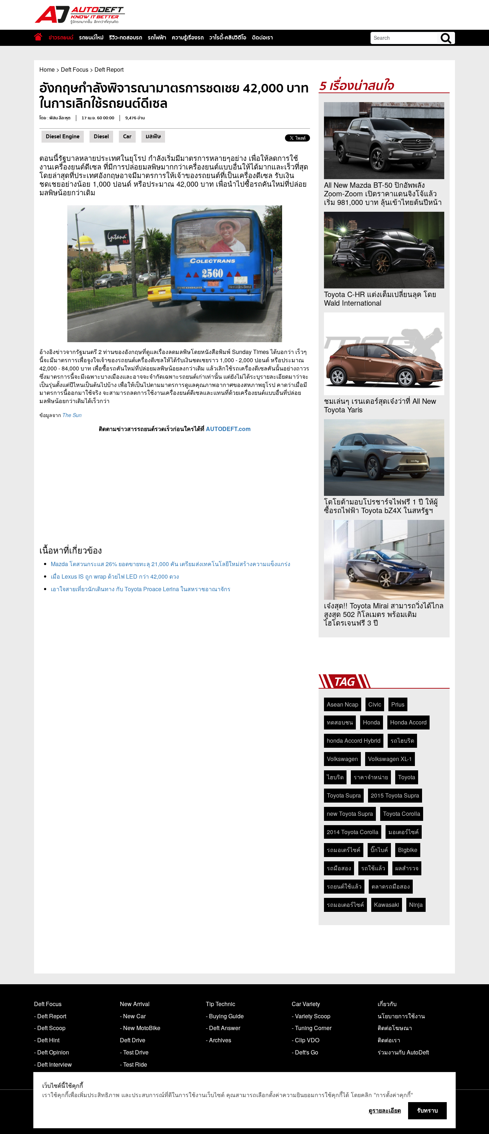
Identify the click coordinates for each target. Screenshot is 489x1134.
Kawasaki (386, 904)
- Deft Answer (223, 1028)
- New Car (133, 1016)
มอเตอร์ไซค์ (403, 832)
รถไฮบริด (402, 740)
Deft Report (109, 69)
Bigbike (407, 850)
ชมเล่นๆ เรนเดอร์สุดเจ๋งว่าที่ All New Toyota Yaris (380, 405)
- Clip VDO (305, 1040)
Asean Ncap (342, 704)
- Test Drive (134, 1052)
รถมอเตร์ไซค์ (343, 850)
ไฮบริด (335, 777)
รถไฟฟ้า (157, 37)
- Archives (218, 1040)
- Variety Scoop (311, 1016)
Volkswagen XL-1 (390, 759)
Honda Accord (408, 722)
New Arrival (135, 1004)
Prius (398, 704)
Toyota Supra (344, 795)
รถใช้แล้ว (373, 868)
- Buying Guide (225, 1016)
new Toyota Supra (350, 813)
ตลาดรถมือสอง (391, 886)
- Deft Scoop (50, 1028)
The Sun (72, 414)
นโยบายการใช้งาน (401, 1016)
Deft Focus (74, 69)
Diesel (101, 136)
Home (47, 69)
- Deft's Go (305, 1052)
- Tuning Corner (311, 1028)
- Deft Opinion (51, 1052)
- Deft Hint (46, 1040)
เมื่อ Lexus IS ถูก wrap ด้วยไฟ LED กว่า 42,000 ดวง (115, 576)
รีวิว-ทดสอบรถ (125, 37)
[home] (38, 36)
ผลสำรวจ (406, 868)
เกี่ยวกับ (387, 1004)
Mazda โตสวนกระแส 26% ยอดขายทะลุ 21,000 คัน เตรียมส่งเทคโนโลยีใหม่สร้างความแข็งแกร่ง (170, 564)
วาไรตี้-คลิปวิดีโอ (227, 37)
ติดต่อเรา (262, 37)
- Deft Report (50, 1016)
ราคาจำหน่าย (371, 777)
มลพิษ (153, 136)
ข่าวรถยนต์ (61, 37)
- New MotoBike (140, 1028)
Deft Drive (132, 1040)
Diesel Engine (62, 136)
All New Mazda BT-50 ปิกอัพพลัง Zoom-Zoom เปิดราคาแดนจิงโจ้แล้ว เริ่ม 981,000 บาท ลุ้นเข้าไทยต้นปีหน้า (383, 193)
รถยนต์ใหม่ (91, 37)
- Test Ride (133, 1064)
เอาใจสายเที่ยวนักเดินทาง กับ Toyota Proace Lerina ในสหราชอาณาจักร (141, 589)
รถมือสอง (339, 868)
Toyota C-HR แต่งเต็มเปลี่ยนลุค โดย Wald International (380, 298)
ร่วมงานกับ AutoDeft (403, 1052)
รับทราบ (427, 1110)
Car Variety (306, 1004)
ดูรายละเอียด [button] (385, 1110)
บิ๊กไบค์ (379, 850)
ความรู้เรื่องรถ (188, 37)
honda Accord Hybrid (354, 740)
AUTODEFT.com (228, 429)
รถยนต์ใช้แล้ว (344, 886)
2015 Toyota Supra (395, 795)
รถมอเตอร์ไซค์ (345, 904)
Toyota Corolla (401, 813)
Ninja (416, 904)
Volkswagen (342, 759)
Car (127, 136)
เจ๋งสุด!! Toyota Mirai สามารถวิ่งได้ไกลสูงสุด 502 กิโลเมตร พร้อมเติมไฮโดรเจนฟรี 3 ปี (384, 614)
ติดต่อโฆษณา (395, 1028)
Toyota (406, 777)
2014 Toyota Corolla (352, 832)
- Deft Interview (53, 1064)
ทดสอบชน (340, 722)
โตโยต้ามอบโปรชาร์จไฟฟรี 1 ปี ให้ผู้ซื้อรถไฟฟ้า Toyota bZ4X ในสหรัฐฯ (381, 506)
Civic (374, 704)
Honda (371, 722)
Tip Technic (220, 1004)
